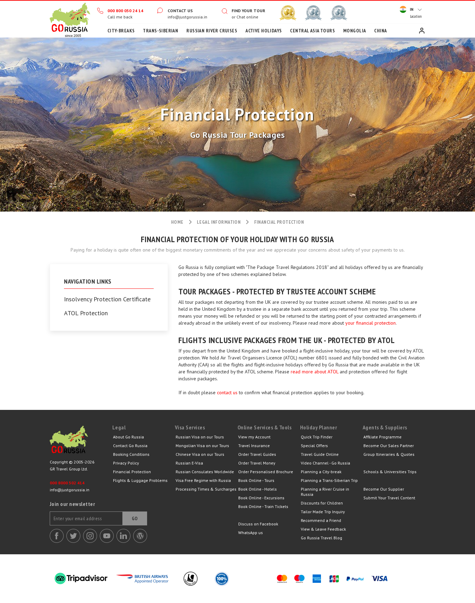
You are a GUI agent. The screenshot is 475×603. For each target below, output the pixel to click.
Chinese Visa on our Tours (200, 454)
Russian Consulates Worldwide (205, 471)
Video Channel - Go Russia (325, 463)
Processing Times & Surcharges (206, 489)
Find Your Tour (248, 10)
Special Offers (314, 445)
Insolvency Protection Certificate (107, 299)
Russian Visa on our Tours (200, 436)
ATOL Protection (86, 313)
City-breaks (121, 30)
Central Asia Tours (312, 30)
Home (70, 19)
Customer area (421, 30)
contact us (227, 392)
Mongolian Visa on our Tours (202, 445)
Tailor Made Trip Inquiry (323, 511)
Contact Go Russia (130, 445)
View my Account (254, 436)
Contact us (180, 10)
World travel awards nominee (313, 13)
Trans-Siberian (160, 30)
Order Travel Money (256, 463)
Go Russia (81, 441)
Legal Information (219, 222)
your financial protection (370, 323)
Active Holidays (263, 30)
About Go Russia (128, 436)
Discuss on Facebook (258, 523)
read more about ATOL (314, 371)
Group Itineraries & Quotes (388, 454)
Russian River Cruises (211, 30)
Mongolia (354, 30)
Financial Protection (132, 471)
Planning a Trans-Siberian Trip (329, 480)
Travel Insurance (254, 445)
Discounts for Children (322, 503)
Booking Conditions (131, 454)
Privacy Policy (126, 463)
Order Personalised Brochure (265, 471)
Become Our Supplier (383, 489)
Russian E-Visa (189, 463)
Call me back (119, 16)
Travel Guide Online (320, 454)
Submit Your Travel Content (389, 497)
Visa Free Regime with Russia (203, 480)
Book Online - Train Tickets (263, 506)
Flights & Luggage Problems (140, 480)
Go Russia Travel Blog (321, 537)
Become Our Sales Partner (388, 445)
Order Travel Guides (257, 454)
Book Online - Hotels (257, 489)
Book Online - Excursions (261, 497)
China (380, 30)
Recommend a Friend (321, 520)
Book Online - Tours (256, 480)
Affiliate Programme (382, 436)
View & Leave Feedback (323, 529)
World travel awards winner (288, 13)
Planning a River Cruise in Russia (325, 491)
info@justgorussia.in (187, 16)
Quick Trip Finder (316, 436)
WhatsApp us (250, 532)
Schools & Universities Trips (390, 471)
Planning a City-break (321, 471)
